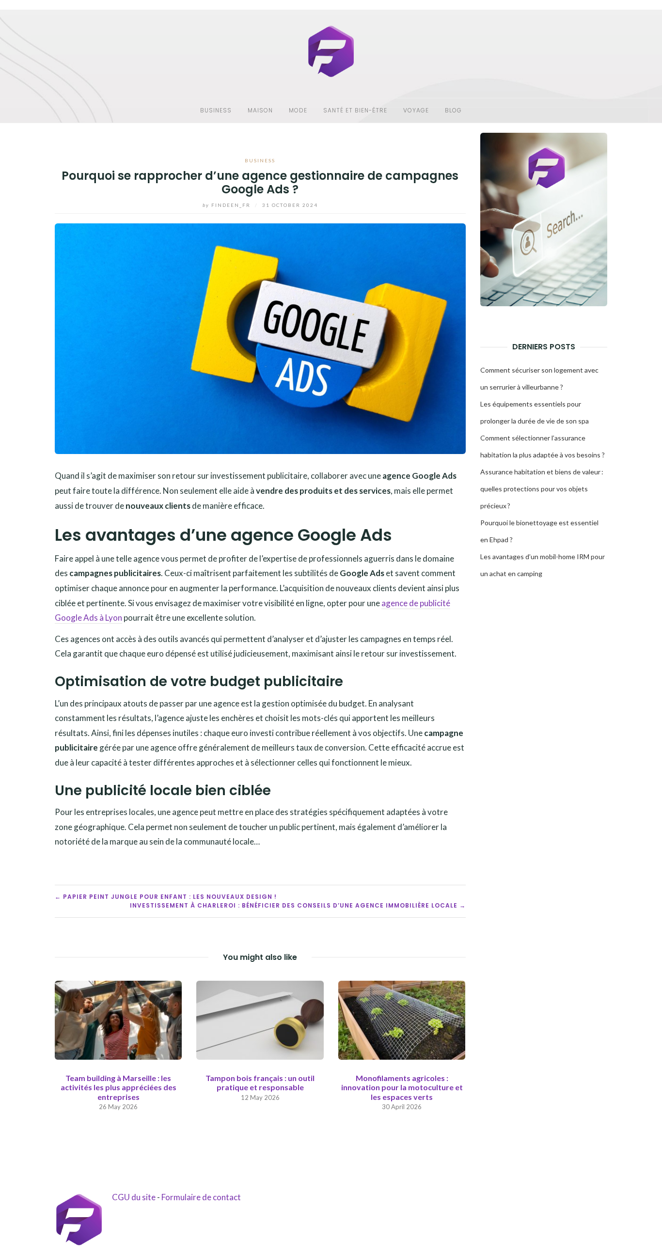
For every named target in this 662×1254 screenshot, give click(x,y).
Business (216, 110)
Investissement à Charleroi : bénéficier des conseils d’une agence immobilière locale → (298, 905)
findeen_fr (227, 205)
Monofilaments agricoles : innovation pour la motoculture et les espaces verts (402, 1087)
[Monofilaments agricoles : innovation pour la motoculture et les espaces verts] (401, 1019)
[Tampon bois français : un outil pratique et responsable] (259, 1019)
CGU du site (134, 1197)
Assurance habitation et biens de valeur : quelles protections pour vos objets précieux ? (541, 489)
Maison (260, 110)
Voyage (416, 110)
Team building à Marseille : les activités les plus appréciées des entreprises (118, 1087)
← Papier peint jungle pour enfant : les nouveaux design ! (166, 897)
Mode (298, 110)
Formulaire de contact (201, 1197)
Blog (453, 110)
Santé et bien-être (355, 110)
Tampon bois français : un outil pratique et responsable (260, 1082)
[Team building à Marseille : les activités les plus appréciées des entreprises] (118, 1019)
